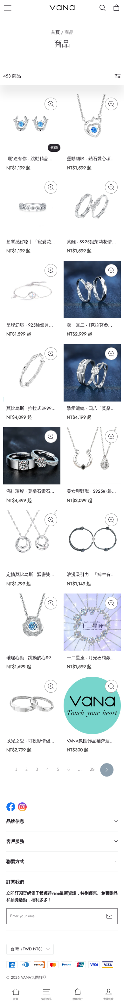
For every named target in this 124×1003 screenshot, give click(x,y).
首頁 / (57, 32)
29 (92, 769)
